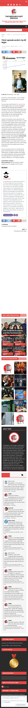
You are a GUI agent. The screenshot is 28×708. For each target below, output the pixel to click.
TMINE (10, 494)
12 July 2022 (5, 343)
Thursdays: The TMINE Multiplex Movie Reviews (12, 643)
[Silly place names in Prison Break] (7, 406)
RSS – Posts (6, 687)
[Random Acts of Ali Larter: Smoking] (7, 368)
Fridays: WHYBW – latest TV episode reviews (11, 645)
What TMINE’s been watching (11, 315)
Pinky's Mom (11, 520)
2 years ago (13, 491)
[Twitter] (11, 4)
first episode (19, 104)
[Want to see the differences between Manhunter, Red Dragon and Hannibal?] (7, 418)
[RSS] (20, 4)
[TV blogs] (14, 662)
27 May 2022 (5, 353)
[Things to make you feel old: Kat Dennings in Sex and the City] (20, 368)
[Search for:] (14, 30)
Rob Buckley (15, 46)
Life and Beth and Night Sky (7, 348)
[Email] (17, 215)
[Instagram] (14, 4)
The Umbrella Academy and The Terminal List (13, 331)
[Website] (14, 215)
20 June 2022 (18, 343)
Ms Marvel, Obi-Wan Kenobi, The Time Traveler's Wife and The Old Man (19, 337)
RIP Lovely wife (7, 491)
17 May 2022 (18, 353)
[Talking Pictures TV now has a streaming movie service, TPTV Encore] (20, 393)
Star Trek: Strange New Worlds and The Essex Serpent (20, 348)
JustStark (10, 508)
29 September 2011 (6, 46)
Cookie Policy (7, 702)
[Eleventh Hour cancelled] (20, 418)
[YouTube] (17, 4)
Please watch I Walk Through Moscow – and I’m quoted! (7, 338)
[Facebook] (8, 4)
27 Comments (18, 335)
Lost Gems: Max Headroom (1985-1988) (11, 532)
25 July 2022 (12, 335)
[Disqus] (14, 254)
